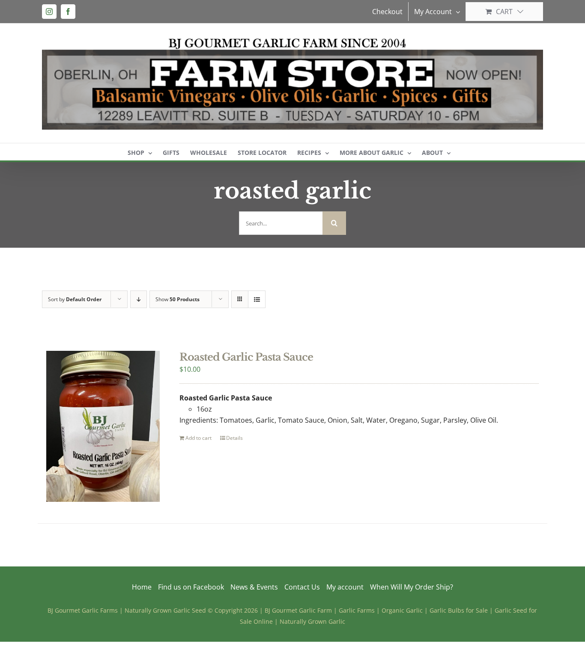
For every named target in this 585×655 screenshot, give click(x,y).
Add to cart (198, 438)
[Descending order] (138, 299)
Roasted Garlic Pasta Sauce (246, 357)
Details (234, 438)
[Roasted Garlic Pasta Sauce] (103, 426)
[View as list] (256, 299)
